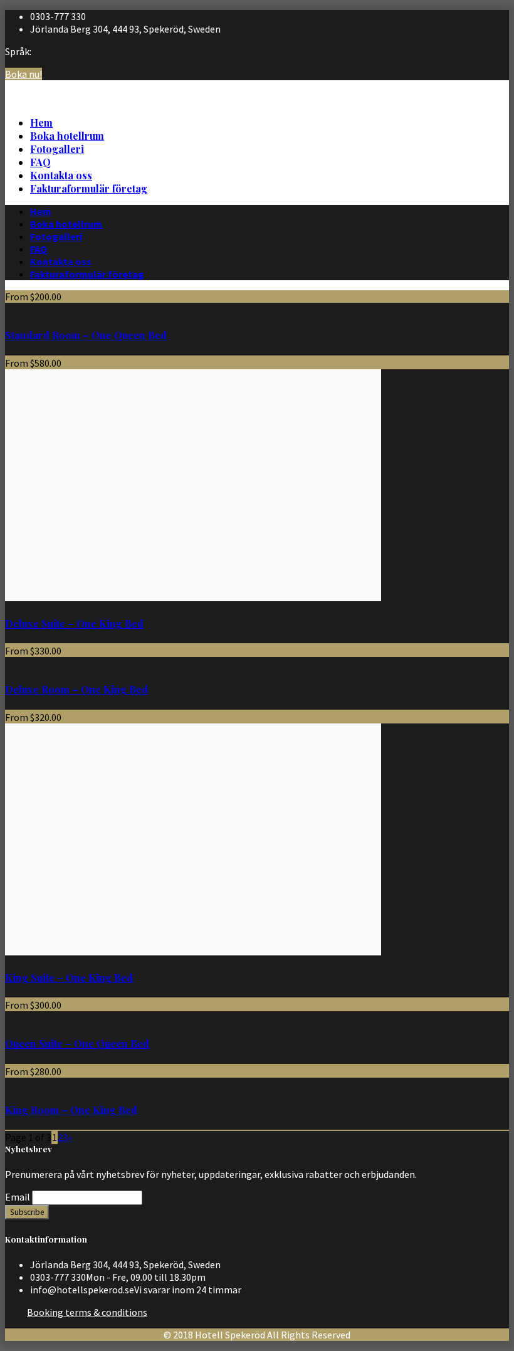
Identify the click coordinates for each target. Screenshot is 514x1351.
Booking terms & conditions (87, 1312)
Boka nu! (23, 74)
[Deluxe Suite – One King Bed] (193, 597)
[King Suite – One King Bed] (193, 951)
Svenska (492, 84)
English (491, 96)
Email (17, 1197)
